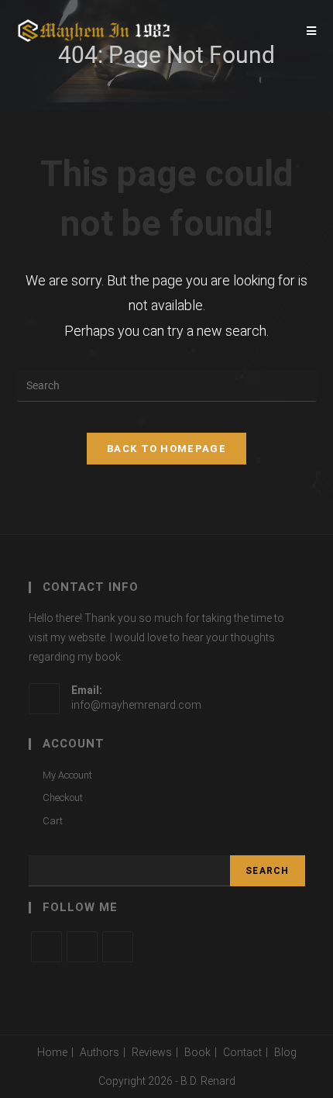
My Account (67, 775)
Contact (242, 1052)
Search (267, 870)
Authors (99, 1052)
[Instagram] (117, 946)
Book (197, 1052)
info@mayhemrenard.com (136, 705)
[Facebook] (82, 946)
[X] (46, 946)
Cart (53, 821)
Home (52, 1052)
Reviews (152, 1052)
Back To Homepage (166, 448)
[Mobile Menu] (312, 31)
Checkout (63, 797)
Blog (285, 1052)
